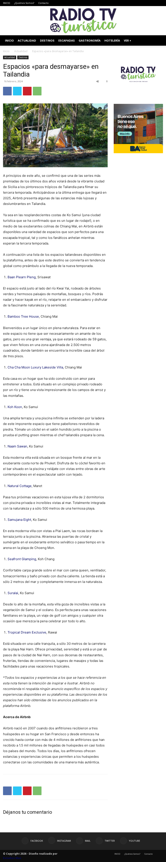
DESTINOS (47, 40)
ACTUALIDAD (27, 40)
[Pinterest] (27, 91)
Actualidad (20, 51)
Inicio (6, 51)
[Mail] (145, 3)
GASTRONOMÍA (90, 40)
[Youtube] (159, 3)
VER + (127, 40)
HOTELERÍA (112, 40)
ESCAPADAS (66, 40)
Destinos (23, 57)
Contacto (43, 3)
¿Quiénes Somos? (24, 3)
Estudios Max (12, 858)
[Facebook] (131, 3)
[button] (158, 41)
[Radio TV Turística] (83, 20)
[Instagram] (138, 3)
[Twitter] (152, 3)
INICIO (6, 3)
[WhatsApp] (37, 91)
